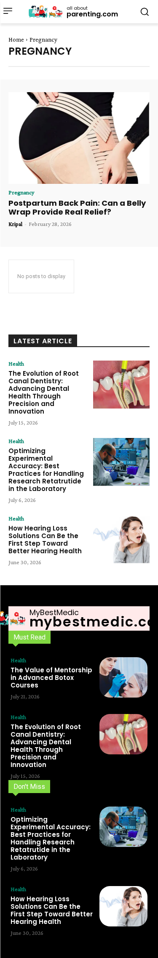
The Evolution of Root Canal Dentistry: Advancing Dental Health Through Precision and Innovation (43, 392)
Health (16, 363)
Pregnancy (21, 192)
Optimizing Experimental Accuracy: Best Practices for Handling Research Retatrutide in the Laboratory (46, 469)
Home (16, 39)
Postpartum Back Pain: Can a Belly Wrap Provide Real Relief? (77, 208)
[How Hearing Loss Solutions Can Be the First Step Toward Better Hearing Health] (121, 539)
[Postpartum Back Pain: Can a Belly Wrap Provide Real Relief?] (79, 138)
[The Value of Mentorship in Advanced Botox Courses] (123, 677)
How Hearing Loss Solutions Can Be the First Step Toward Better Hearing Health (45, 539)
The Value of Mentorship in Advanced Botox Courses (51, 678)
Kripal (15, 223)
